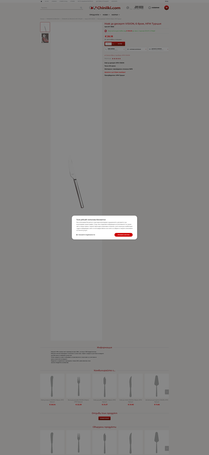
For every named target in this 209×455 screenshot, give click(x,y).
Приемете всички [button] (124, 234)
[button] (85, 235)
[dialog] (104, 227)
